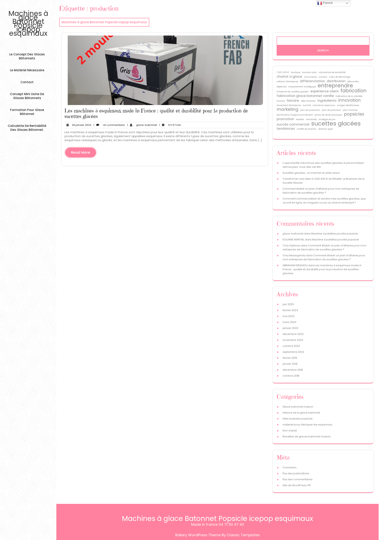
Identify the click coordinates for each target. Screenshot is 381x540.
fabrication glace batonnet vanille (305, 96)
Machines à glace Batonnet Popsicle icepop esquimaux (28, 23)
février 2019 (290, 358)
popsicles (354, 114)
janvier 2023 (290, 328)
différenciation (312, 81)
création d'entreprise (287, 81)
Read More (80, 152)
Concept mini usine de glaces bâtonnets (27, 96)
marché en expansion (324, 105)
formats (281, 100)
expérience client (324, 91)
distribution (336, 81)
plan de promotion (331, 110)
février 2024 (290, 310)
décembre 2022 (293, 334)
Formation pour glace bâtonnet (27, 112)
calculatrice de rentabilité (332, 72)
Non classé (290, 430)
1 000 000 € (283, 72)
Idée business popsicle (298, 418)
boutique (295, 72)
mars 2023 (289, 322)
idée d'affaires (308, 100)
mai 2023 (288, 316)
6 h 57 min (170, 125)
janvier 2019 (290, 364)
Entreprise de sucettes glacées (293, 91)
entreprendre (335, 86)
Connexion (289, 467)
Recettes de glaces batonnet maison (307, 436)
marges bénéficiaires (348, 105)
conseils (323, 76)
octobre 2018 (291, 376)
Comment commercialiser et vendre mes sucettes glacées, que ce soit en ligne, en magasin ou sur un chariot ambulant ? (324, 200)
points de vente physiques (328, 114)
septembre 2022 (293, 352)
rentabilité (311, 119)
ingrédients (327, 100)
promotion (285, 119)
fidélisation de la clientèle (349, 96)
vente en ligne (325, 128)
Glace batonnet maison (298, 407)
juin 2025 (288, 304)
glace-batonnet (142, 125)
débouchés (353, 81)
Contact (27, 82)
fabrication (354, 91)
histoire (293, 100)
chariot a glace (289, 76)
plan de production (310, 110)
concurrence (310, 76)
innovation (349, 100)
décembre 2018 (293, 370)
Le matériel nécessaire (27, 70)
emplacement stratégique (302, 86)
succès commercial (293, 124)
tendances (286, 128)
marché (307, 105)
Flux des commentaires (298, 479)
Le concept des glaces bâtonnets (27, 56)
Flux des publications (296, 473)
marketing (287, 109)
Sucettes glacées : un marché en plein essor (311, 173)
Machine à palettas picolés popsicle (334, 233)
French (327, 3)
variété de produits (306, 128)
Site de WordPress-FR (297, 485)
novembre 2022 (293, 340)
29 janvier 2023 (81, 125)
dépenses (282, 86)
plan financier (350, 110)
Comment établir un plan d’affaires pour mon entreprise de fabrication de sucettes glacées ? (321, 191)
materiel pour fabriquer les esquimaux (307, 424)
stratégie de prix (326, 119)
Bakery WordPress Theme (198, 534)
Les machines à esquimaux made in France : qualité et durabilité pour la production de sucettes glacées (156, 113)
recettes (300, 119)
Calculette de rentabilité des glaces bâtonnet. (27, 128)
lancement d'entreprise (289, 105)
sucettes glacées (336, 123)
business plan (309, 72)
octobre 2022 (291, 346)
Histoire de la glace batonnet (301, 413)
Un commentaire (109, 125)
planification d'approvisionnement (295, 114)
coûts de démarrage (339, 76)
